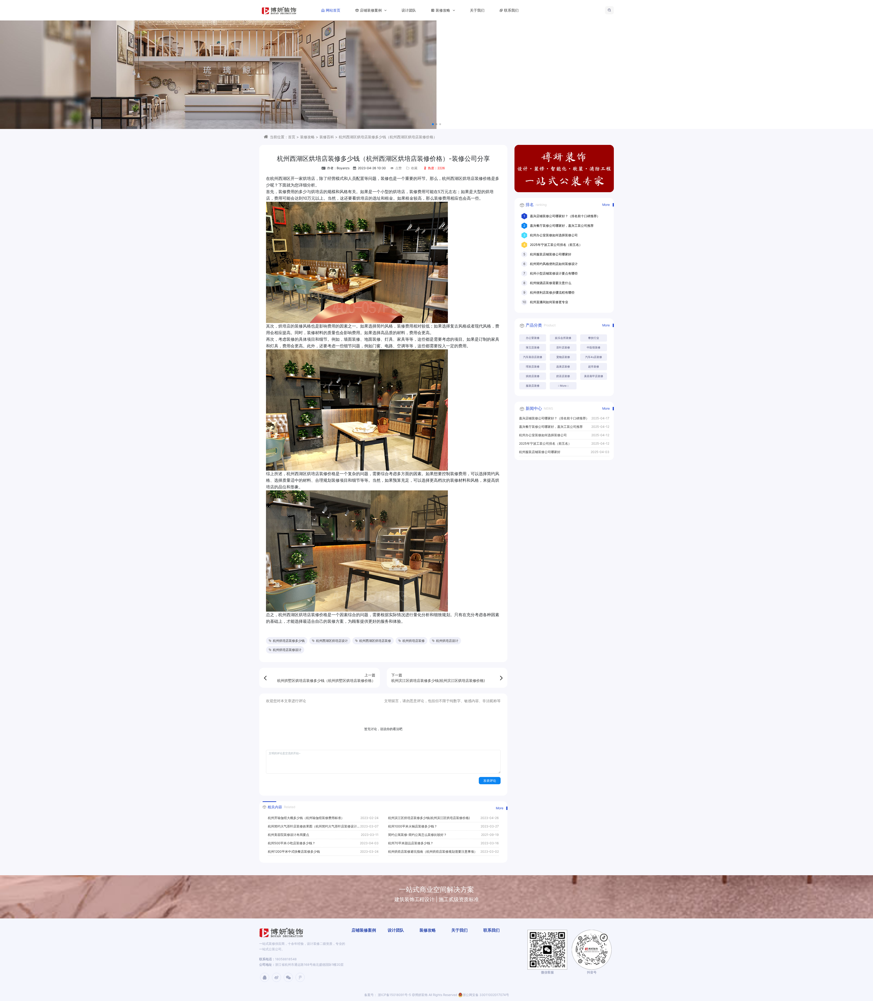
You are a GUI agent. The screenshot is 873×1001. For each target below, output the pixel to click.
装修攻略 (443, 10)
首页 (291, 137)
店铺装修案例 (371, 10)
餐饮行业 (593, 338)
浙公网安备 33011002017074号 (486, 995)
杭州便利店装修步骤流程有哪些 (552, 292)
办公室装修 (532, 338)
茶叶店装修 (563, 347)
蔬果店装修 (563, 366)
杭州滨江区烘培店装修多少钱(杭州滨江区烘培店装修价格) (429, 818)
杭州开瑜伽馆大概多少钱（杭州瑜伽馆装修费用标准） (306, 818)
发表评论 (489, 780)
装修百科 (326, 137)
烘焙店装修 (532, 376)
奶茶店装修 (563, 376)
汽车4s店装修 (593, 357)
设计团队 (408, 10)
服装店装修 (532, 385)
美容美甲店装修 (593, 376)
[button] (433, 124)
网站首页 (333, 10)
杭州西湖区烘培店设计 (332, 641)
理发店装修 (532, 366)
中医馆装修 (593, 347)
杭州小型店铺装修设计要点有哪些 (554, 273)
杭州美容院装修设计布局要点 (288, 835)
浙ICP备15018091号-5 (394, 995)
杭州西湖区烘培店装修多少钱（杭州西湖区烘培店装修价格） (388, 137)
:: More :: (563, 385)
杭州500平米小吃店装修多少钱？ (291, 843)
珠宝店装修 (532, 347)
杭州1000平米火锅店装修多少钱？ (412, 826)
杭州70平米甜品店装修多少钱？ (410, 843)
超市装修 (593, 366)
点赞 (398, 168)
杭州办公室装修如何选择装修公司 (554, 235)
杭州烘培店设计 (447, 641)
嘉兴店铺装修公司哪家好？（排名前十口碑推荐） (565, 216)
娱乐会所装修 (563, 338)
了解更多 (432, 86)
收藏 (414, 168)
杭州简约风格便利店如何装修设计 (554, 264)
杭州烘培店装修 (413, 641)
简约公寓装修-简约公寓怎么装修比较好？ (417, 835)
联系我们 (511, 10)
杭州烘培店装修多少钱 (289, 641)
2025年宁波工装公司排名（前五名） (556, 245)
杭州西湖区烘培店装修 (375, 641)
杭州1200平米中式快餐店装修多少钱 (294, 851)
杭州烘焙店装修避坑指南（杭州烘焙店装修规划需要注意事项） (432, 851)
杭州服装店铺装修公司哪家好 (550, 254)
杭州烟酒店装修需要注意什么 (550, 283)
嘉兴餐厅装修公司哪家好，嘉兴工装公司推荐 (562, 225)
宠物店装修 (563, 357)
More (499, 808)
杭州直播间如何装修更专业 (549, 302)
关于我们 (477, 10)
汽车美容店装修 (532, 357)
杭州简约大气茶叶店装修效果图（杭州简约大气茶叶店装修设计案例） (314, 827)
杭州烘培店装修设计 (287, 650)
